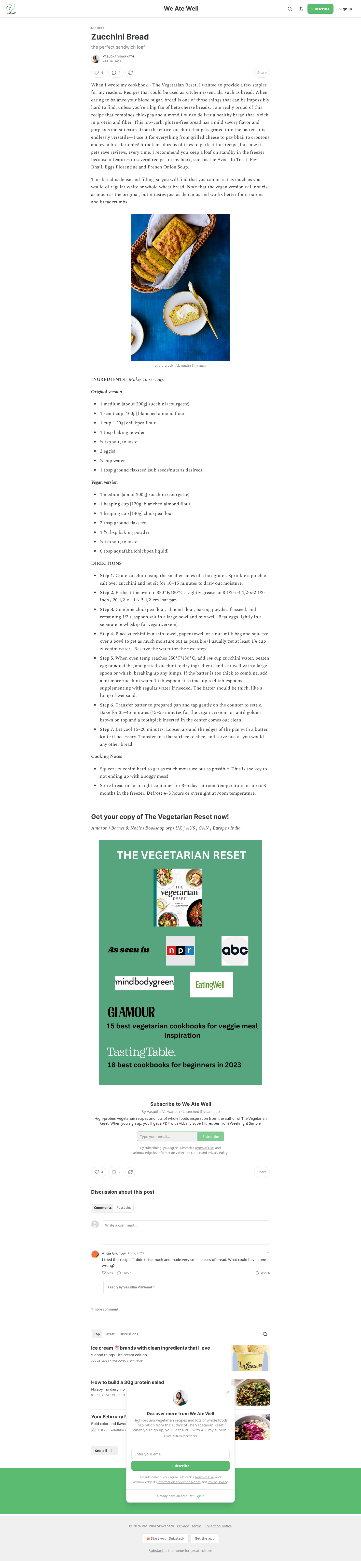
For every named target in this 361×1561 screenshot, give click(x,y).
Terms (197, 1526)
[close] (228, 1392)
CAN (204, 828)
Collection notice (218, 1526)
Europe (220, 828)
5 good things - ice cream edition (119, 1354)
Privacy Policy (217, 1482)
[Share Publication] (300, 9)
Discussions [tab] (129, 1334)
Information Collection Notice (179, 1482)
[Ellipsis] (267, 1253)
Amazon (99, 828)
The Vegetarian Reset (174, 85)
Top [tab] (97, 1334)
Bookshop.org (158, 828)
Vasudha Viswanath (118, 56)
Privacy (183, 1526)
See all (101, 1450)
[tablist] (112, 1208)
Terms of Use (204, 1477)
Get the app (205, 1538)
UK (178, 828)
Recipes (98, 28)
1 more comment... (106, 1309)
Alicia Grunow (114, 1253)
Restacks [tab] (123, 1207)
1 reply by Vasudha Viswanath (131, 1287)
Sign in (345, 8)
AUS (190, 828)
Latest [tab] (110, 1334)
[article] (180, 1358)
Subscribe (320, 8)
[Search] (290, 9)
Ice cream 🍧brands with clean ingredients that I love (150, 1348)
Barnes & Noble (126, 828)
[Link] (84, 817)
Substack (156, 1550)
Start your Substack (167, 1538)
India (235, 828)
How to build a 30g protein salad (127, 1382)
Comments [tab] (102, 1207)
